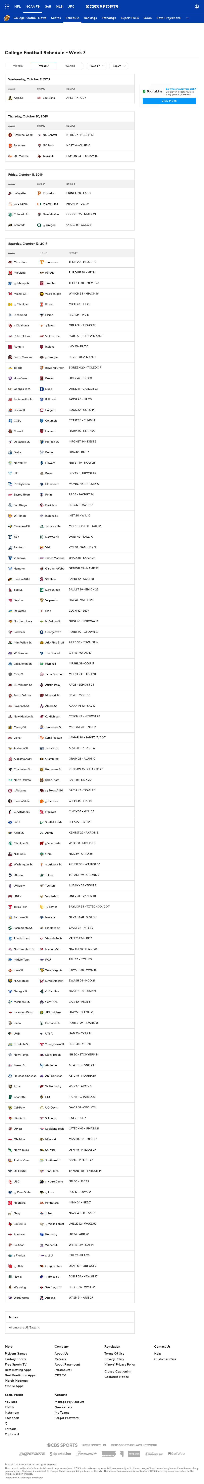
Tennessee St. (53, 727)
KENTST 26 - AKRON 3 (83, 833)
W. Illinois (20, 516)
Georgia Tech (22, 389)
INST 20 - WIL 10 (79, 515)
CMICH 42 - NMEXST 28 (84, 716)
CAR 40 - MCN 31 (80, 1002)
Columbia (51, 421)
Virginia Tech (53, 938)
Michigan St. (21, 843)
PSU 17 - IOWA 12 (80, 1192)
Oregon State (53, 1266)
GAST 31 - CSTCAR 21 (82, 991)
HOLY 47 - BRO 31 (80, 378)
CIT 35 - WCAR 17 (80, 653)
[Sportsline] (60, 1453)
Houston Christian (25, 1076)
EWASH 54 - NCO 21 (82, 980)
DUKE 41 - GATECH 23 (83, 389)
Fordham (19, 632)
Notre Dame (55, 1181)
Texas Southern (54, 674)
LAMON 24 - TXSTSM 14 (81, 156)
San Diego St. (53, 1287)
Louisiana (49, 98)
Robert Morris (22, 336)
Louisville (20, 1224)
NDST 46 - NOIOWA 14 (83, 621)
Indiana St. (51, 516)
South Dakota (22, 695)
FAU (48, 960)
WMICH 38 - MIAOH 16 (84, 294)
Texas (51, 325)
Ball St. (18, 590)
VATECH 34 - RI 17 (80, 938)
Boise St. (53, 1277)
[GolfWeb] (176, 1454)
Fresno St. (20, 1065)
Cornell (18, 431)
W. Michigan (53, 294)
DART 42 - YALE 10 (81, 537)
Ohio (48, 854)
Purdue (49, 273)
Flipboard (12, 1434)
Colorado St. (21, 214)
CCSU (18, 421)
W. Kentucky (53, 1086)
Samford (19, 547)
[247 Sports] (32, 1453)
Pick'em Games (16, 1354)
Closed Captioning (117, 1372)
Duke (48, 389)
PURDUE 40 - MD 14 (82, 272)
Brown (49, 378)
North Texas (21, 1150)
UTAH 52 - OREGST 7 (82, 1266)
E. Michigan (52, 590)
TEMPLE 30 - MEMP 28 (84, 283)
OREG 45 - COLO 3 (78, 225)
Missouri (50, 1139)
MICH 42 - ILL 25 (79, 304)
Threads (10, 1429)
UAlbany (19, 886)
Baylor (53, 907)
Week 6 (18, 66)
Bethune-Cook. (23, 135)
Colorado (19, 225)
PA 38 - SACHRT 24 (81, 494)
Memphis (23, 283)
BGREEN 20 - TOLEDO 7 (85, 368)
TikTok (9, 1407)
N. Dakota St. (53, 621)
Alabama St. (21, 748)
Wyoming (20, 1287)
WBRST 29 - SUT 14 (81, 1245)
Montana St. (52, 928)
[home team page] (10, 98)
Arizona (50, 1298)
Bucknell (19, 410)
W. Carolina (21, 653)
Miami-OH (20, 294)
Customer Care (165, 1359)
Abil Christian (53, 1076)
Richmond (20, 315)
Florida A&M (22, 579)
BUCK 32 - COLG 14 (81, 410)
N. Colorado (21, 981)
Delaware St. (22, 442)
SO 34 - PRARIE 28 (81, 1160)
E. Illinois (51, 399)
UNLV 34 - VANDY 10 (82, 896)
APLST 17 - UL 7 (76, 98)
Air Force (51, 1065)
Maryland (20, 273)
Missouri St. (52, 695)
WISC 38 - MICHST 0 (82, 843)
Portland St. (52, 1023)
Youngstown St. (55, 1044)
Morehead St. (22, 526)
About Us (61, 1354)
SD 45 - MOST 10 (79, 695)
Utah (20, 1266)
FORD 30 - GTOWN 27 (84, 632)
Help (157, 1354)
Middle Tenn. (22, 960)
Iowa (51, 1192)
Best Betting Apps (18, 1370)
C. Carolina (52, 991)
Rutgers (19, 347)
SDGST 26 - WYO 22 (82, 1287)
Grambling (52, 759)
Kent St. (19, 833)
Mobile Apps (14, 1386)
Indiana (49, 347)
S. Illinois (50, 1118)
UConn (18, 875)
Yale (16, 537)
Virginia (22, 204)
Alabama (20, 790)
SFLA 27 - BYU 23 (80, 822)
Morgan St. (52, 442)
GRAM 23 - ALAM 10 (82, 759)
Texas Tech (20, 907)
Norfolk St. (20, 463)
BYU (17, 822)
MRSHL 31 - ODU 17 (81, 663)
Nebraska (20, 1203)
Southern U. (52, 1160)
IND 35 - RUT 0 (78, 346)
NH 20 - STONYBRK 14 (83, 1054)
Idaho (17, 1023)
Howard (50, 463)
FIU (47, 1097)
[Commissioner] (113, 1452)
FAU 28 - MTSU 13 (80, 959)
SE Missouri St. (23, 685)
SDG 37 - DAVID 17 (81, 505)
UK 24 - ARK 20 (79, 1234)
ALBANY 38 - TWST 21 (83, 885)
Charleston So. (23, 769)
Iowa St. (19, 970)
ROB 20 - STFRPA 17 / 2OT (86, 336)
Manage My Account (69, 1402)
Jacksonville (53, 526)
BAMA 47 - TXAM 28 (82, 790)
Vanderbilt (51, 896)
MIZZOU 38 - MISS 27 (83, 1139)
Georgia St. (21, 991)
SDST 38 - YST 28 (80, 1044)
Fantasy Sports (15, 1359)
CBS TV (60, 1375)
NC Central (50, 135)
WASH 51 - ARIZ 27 (81, 1298)
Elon (48, 611)
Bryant (49, 473)
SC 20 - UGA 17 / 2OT (82, 357)
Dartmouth (52, 537)
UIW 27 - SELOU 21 (81, 1012)
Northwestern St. (24, 949)
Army (17, 1086)
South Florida (53, 822)
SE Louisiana (53, 1012)
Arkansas (19, 1234)
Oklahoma (22, 325)
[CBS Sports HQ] (94, 1445)
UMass (18, 1129)
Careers (60, 1359)
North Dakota (22, 780)
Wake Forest (56, 1224)
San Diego (20, 505)
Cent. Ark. (51, 1002)
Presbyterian (22, 484)
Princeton (49, 193)
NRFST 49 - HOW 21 (82, 463)
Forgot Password (67, 1418)
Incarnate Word (23, 1012)
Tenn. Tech (52, 1171)
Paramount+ (63, 1370)
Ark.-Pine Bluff (54, 642)
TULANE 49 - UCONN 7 (84, 875)
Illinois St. (20, 1118)
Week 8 (70, 66)
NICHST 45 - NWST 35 (83, 949)
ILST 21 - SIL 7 (77, 1118)
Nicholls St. (52, 949)
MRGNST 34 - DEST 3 (82, 441)
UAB (17, 1034)
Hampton (20, 569)
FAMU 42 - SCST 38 (81, 579)
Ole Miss (19, 1139)
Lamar (18, 738)
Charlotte (20, 1097)
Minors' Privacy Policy (119, 1365)
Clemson (53, 801)
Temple (50, 283)
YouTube (11, 1402)
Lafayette (20, 193)
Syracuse (19, 145)
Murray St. (20, 727)
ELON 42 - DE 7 (79, 611)
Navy (17, 1213)
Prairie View (21, 1160)
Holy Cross (20, 378)
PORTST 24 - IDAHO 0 (83, 1023)
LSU (50, 1255)
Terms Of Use (114, 1354)
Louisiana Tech (54, 1129)
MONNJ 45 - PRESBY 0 (84, 484)
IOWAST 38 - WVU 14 (82, 970)
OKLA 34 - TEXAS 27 (82, 325)
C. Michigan (52, 716)
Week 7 (44, 66)
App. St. (18, 98)
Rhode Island (22, 938)
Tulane (49, 875)
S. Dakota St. (21, 1044)
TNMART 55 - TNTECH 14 (85, 1171)
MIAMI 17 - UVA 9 (77, 204)
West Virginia (53, 970)
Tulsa (48, 1213)
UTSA (49, 1034)
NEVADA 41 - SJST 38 (82, 917)
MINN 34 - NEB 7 (80, 1202)
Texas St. (48, 156)
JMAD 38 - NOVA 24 (82, 558)
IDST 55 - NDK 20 (80, 780)
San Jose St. (21, 917)
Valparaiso (51, 600)
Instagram (12, 1413)
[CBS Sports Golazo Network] (134, 1445)
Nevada (50, 917)
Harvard (50, 431)
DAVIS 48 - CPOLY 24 (82, 1107)
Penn (48, 495)
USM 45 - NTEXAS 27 (82, 1150)
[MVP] (134, 1452)
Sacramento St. (23, 928)
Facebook (12, 1418)
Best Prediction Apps (20, 1375)
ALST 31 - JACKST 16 (82, 748)
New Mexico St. (23, 716)
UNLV (18, 896)
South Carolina (23, 357)
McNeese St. (22, 1002)
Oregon (51, 225)
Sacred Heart (22, 495)
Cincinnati (23, 812)
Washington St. (23, 864)
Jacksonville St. (23, 399)
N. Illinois (20, 854)
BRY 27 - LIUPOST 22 (82, 473)
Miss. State (20, 262)
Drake (17, 452)
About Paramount (67, 1365)
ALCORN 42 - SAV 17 (82, 706)
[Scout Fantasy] (154, 1454)
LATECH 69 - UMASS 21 (84, 1128)
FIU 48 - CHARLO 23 (82, 1097)
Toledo (18, 368)
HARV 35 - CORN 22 (82, 431)
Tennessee (52, 262)
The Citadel (52, 653)
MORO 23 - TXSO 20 (82, 674)
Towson (50, 886)
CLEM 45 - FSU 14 (80, 801)
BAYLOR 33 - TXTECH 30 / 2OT (89, 907)
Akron (49, 833)
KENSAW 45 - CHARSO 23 (86, 769)
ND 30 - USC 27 (79, 1181)
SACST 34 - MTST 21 (81, 928)
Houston (50, 812)
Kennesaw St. (53, 769)
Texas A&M (56, 790)
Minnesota (52, 1203)
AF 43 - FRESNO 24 (81, 1065)
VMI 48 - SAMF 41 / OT (83, 547)
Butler (49, 452)
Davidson (51, 505)
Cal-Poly (19, 1108)
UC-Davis (51, 1108)
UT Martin (20, 1171)
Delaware (20, 611)
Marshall (50, 664)
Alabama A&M (23, 759)
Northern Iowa (23, 621)
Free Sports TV (15, 1365)
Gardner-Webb (54, 569)
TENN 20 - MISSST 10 (82, 262)
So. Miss (50, 1150)
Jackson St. (52, 748)
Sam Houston (53, 738)
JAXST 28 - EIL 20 (80, 399)
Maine (49, 315)
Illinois (49, 304)
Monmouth (52, 484)
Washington (21, 1298)
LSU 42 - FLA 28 (79, 1255)
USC (17, 1181)
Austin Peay (52, 685)
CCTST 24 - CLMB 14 (82, 420)
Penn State (24, 1192)
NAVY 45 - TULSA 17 (82, 1213)
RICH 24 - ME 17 (79, 315)
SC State (50, 579)
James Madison (55, 558)
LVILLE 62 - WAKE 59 (82, 1224)
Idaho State (52, 780)
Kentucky (51, 1234)
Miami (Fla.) (50, 204)
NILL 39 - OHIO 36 (81, 854)
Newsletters (63, 1407)
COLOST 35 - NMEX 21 (81, 214)
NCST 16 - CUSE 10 (78, 145)
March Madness (16, 1381)
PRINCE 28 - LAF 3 (78, 193)
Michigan (22, 304)
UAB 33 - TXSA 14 (80, 1033)
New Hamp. (21, 1055)
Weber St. (51, 1245)
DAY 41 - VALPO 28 (81, 600)
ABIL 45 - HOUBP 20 (82, 1076)
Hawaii (18, 1277)
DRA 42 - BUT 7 (79, 452)
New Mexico (51, 214)
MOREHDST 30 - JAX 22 (85, 526)
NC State (48, 145)
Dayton (18, 600)
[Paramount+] (86, 1453)
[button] (7, 6)
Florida (20, 1255)
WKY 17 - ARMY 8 (80, 1086)
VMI (48, 547)
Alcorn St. (51, 706)
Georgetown (53, 632)
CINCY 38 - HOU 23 (81, 811)
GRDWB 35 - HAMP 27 (83, 568)
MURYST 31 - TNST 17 (82, 727)
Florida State (22, 801)
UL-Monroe (21, 156)
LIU (16, 473)
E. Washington (54, 981)
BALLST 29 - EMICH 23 (83, 589)
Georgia (52, 357)
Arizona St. (55, 864)
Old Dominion (23, 664)
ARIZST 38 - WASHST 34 (84, 864)
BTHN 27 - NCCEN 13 (80, 135)
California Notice (116, 1377)
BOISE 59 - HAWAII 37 (83, 1276)
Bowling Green (54, 368)
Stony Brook (53, 1055)
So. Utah (19, 1245)
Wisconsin (54, 843)
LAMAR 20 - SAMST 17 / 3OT (87, 737)
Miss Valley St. (23, 642)
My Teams (62, 1413)
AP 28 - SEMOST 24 (81, 685)
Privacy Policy (114, 1359)
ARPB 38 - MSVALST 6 (83, 642)
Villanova (20, 558)
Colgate (50, 410)
